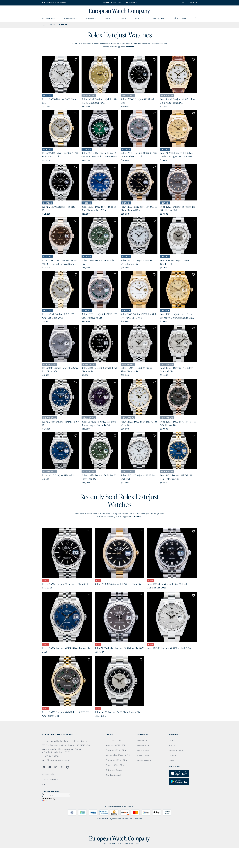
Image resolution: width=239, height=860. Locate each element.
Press (171, 761)
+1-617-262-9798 (50, 756)
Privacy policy (49, 774)
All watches (142, 740)
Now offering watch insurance (119, 3)
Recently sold (143, 751)
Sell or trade (143, 756)
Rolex (52, 25)
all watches (48, 18)
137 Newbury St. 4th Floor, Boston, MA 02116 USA (66, 745)
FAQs (45, 784)
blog (123, 18)
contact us (130, 47)
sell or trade (159, 18)
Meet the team (176, 751)
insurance (91, 18)
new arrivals (70, 18)
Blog (171, 740)
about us (138, 18)
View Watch (60, 75)
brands (108, 18)
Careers (172, 756)
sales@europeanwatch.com (53, 2)
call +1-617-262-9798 (189, 2)
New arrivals (143, 745)
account (181, 18)
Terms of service (50, 779)
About (172, 745)
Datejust (63, 25)
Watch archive (144, 761)
